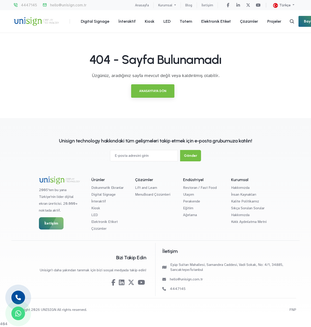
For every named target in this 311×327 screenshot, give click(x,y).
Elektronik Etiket (216, 21)
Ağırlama (190, 215)
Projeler (274, 21)
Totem (186, 21)
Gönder (190, 155)
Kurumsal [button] (165, 5)
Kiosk (149, 21)
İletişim (207, 5)
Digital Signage (95, 21)
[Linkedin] (238, 5)
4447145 (29, 5)
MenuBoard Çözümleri (152, 194)
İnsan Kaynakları (243, 194)
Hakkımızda (240, 187)
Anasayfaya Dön (152, 91)
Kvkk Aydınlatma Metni (249, 222)
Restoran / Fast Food (200, 187)
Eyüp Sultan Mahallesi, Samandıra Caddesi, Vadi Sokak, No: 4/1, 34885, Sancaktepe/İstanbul (226, 267)
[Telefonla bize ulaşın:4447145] (18, 297)
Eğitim (188, 208)
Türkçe (285, 5)
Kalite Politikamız (245, 201)
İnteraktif (127, 21)
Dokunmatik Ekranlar (107, 187)
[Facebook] (228, 5)
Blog (188, 5)
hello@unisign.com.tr (68, 5)
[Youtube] (258, 5)
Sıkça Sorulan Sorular (248, 208)
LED (167, 21)
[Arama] (291, 21)
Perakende (191, 201)
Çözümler (249, 21)
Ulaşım (188, 194)
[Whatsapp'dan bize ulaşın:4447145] (18, 313)
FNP (292, 309)
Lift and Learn (146, 187)
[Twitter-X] (248, 5)
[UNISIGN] (36, 21)
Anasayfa (142, 5)
